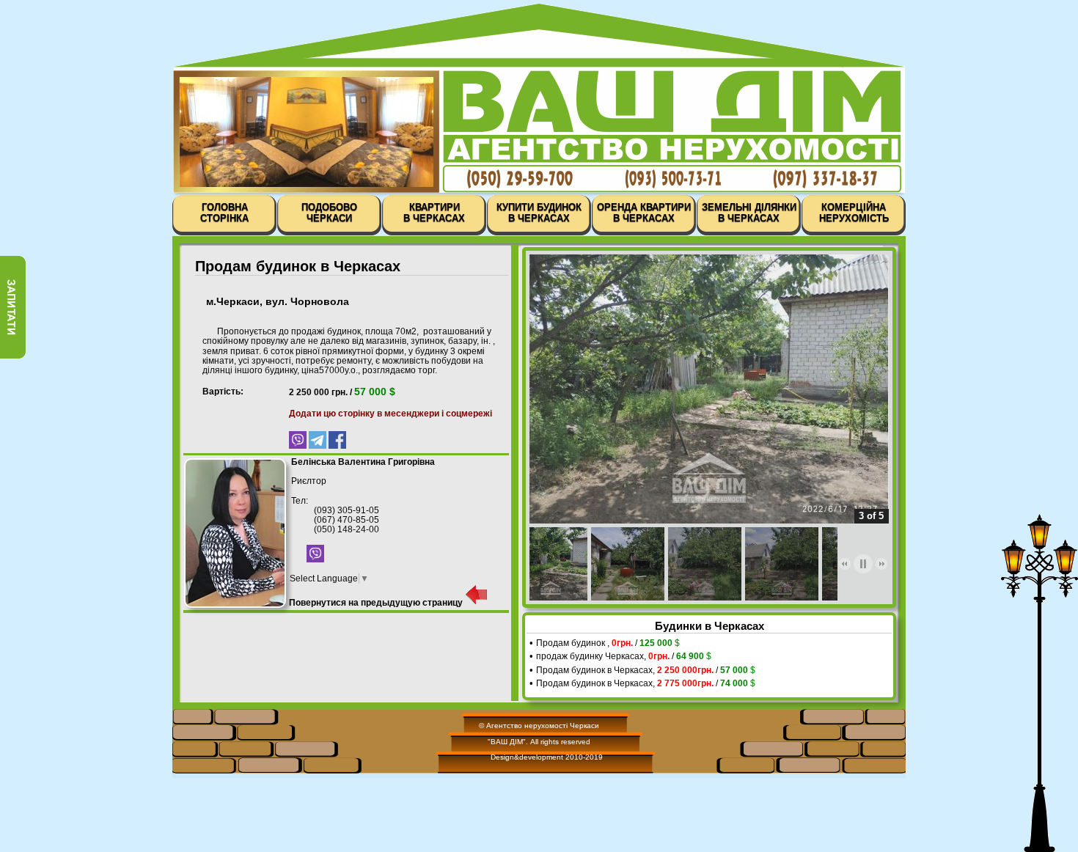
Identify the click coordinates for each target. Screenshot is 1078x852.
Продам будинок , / (608, 643)
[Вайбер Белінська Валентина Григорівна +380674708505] (315, 559)
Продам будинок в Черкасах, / (645, 670)
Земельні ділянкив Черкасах (749, 213)
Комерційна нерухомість (854, 213)
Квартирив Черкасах (434, 213)
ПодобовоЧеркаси (329, 213)
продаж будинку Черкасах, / (623, 656)
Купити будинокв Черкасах (539, 213)
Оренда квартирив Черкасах (644, 213)
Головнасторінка (224, 213)
